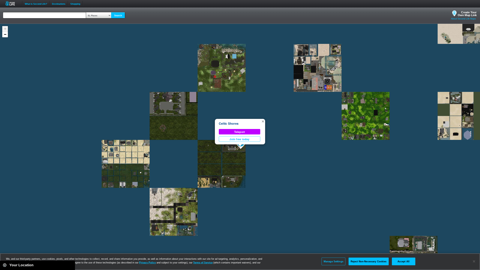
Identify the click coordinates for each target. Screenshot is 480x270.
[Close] (474, 261)
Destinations (58, 3)
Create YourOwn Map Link (467, 14)
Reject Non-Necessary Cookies (369, 261)
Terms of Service (203, 262)
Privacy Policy (147, 262)
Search (118, 15)
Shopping (75, 3)
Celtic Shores (228, 123)
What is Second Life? (36, 3)
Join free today (239, 139)
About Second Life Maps (463, 18)
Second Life (12, 3)
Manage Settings (333, 261)
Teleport (239, 132)
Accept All (404, 261)
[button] (263, 121)
